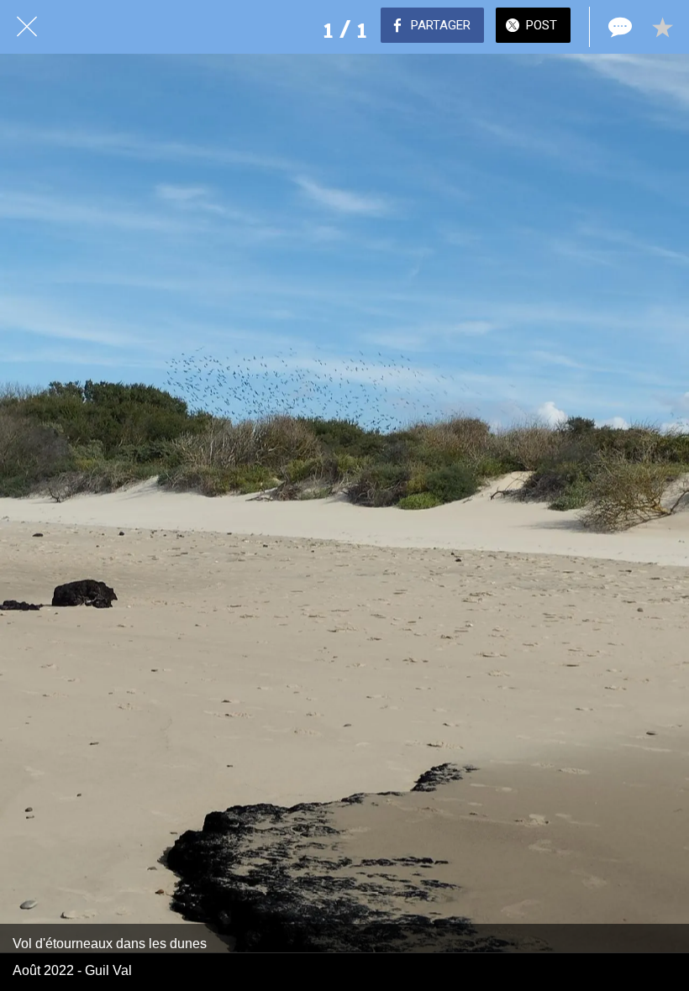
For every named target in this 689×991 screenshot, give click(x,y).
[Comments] (618, 27)
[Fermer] (27, 27)
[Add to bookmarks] (662, 27)
